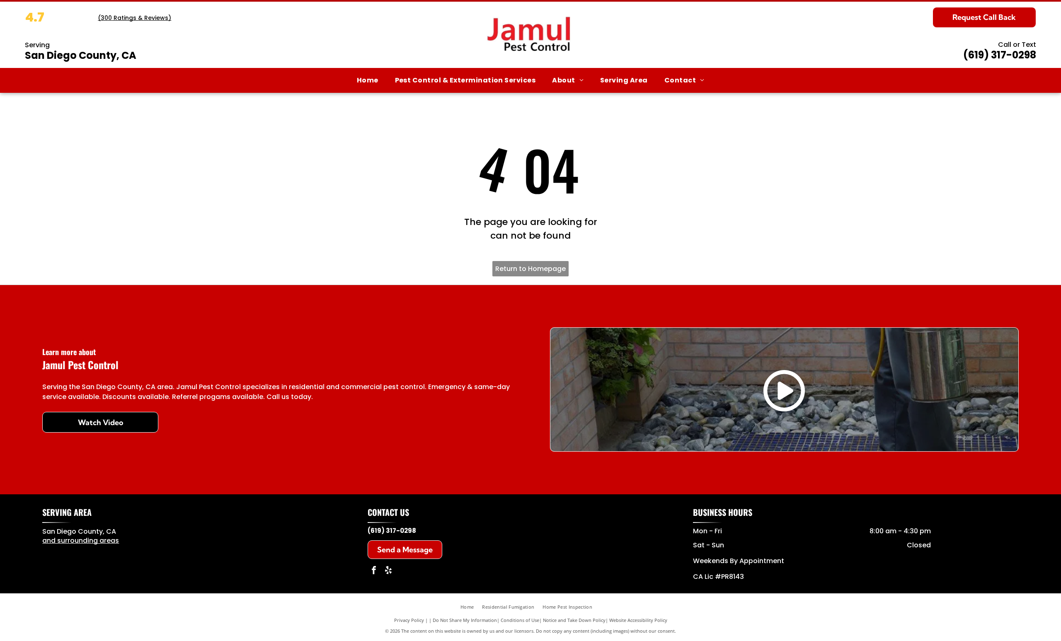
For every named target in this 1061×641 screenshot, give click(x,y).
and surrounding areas (80, 540)
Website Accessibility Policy (638, 620)
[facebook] (374, 571)
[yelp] (388, 571)
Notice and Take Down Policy (574, 620)
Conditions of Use (520, 620)
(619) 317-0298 (999, 55)
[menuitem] (368, 80)
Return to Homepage (530, 268)
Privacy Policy (409, 620)
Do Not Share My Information (465, 620)
